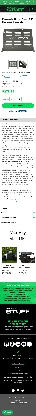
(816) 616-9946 (18, 355)
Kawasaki (8, 14)
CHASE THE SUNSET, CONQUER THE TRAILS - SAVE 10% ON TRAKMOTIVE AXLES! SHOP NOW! (18, 2)
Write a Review (24, 72)
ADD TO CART (18, 106)
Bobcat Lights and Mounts (18, 374)
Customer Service (18, 364)
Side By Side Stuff (16, 398)
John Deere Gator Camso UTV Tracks (18, 377)
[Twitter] (22, 390)
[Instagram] (18, 390)
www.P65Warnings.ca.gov (10, 201)
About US (18, 367)
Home (2, 14)
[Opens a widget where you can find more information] (7, 412)
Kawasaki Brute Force (18, 14)
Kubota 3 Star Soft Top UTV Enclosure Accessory (18, 381)
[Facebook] (13, 390)
